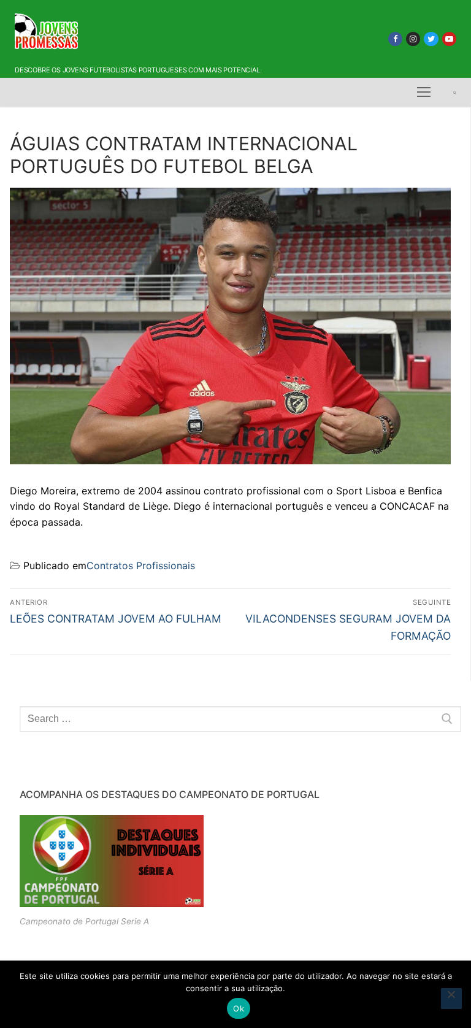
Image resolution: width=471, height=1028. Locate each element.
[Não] (451, 998)
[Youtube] (449, 39)
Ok (238, 1008)
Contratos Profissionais (140, 565)
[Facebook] (395, 39)
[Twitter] (431, 39)
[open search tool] (454, 92)
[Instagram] (413, 39)
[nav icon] (423, 92)
